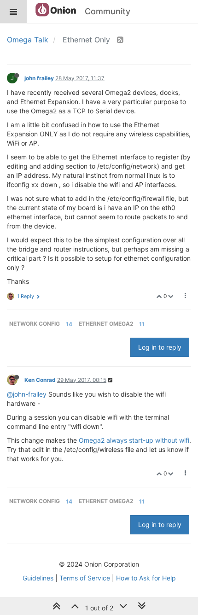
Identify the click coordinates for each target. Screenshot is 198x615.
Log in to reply (159, 347)
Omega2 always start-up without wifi (134, 440)
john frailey (39, 78)
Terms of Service (84, 578)
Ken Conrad (40, 379)
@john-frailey (27, 394)
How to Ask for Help (146, 578)
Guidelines (38, 578)
